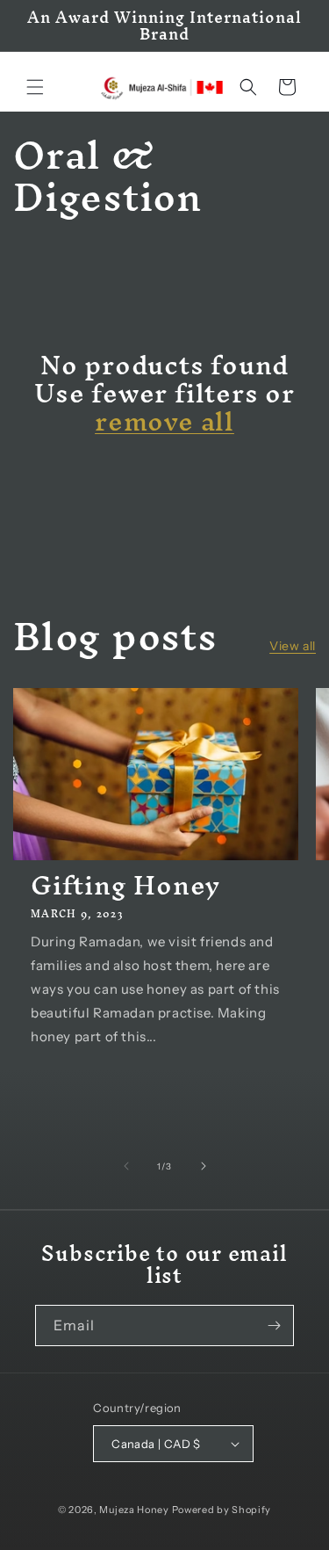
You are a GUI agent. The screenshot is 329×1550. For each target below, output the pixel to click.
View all (292, 646)
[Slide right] (203, 1166)
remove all (164, 422)
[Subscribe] (273, 1325)
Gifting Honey (125, 886)
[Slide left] (126, 1166)
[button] (35, 87)
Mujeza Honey (133, 1509)
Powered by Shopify (222, 1509)
